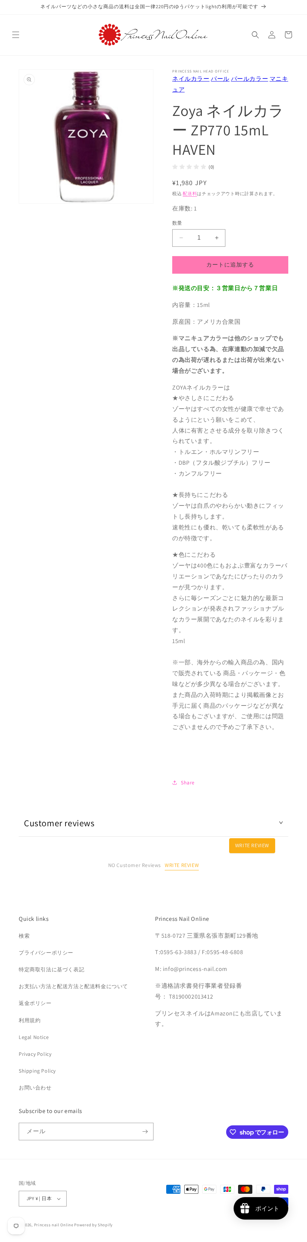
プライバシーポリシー (46, 952)
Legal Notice (34, 1037)
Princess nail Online (53, 1224)
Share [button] (188, 782)
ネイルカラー (191, 79)
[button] (15, 35)
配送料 (190, 193)
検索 (24, 935)
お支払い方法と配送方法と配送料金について (73, 986)
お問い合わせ (35, 1087)
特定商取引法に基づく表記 (51, 969)
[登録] (145, 1131)
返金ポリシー (35, 1003)
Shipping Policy (37, 1070)
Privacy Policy (35, 1054)
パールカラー (249, 79)
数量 (177, 223)
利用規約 (29, 1020)
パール (220, 79)
